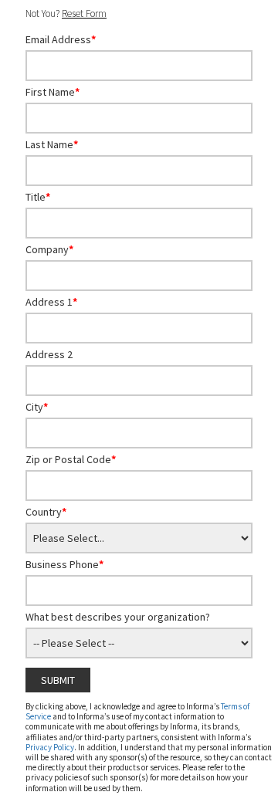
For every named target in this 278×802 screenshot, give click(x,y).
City (36, 407)
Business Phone (64, 564)
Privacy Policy (49, 747)
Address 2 (49, 354)
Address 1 (51, 302)
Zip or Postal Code (70, 459)
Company (49, 249)
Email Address (60, 39)
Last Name (51, 144)
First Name (52, 92)
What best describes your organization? (117, 617)
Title (37, 197)
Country (45, 512)
